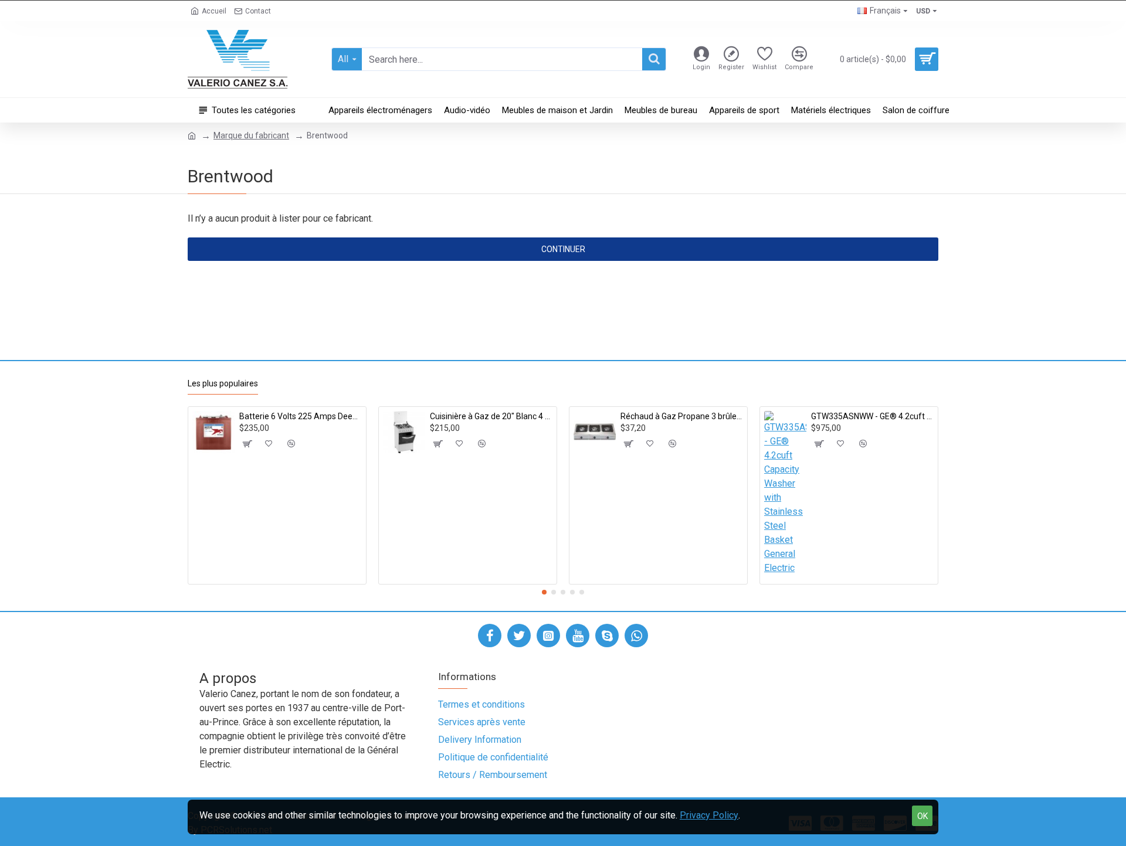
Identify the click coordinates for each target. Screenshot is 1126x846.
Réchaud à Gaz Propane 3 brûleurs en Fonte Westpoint (681, 416)
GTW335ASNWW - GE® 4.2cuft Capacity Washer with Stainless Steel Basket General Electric (872, 416)
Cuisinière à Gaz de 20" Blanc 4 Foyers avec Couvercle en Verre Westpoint (491, 416)
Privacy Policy (709, 815)
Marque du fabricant (251, 135)
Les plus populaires (223, 383)
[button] (544, 592)
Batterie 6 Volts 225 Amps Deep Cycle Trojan (300, 416)
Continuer (563, 249)
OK (922, 816)
